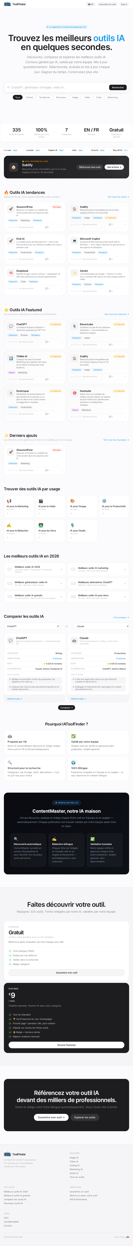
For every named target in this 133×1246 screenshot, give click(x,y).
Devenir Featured (66, 1045)
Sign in (124, 4)
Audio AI (74, 1173)
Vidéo (87, 97)
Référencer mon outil (89, 167)
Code (99, 97)
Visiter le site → (14, 699)
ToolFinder (19, 4)
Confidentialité (11, 1221)
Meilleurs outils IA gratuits (17, 1195)
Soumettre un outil (107, 4)
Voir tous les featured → (116, 314)
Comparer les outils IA (15, 1199)
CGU (6, 1218)
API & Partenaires (78, 1199)
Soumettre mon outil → (51, 1117)
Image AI (74, 1157)
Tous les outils (77, 1177)
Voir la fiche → (114, 167)
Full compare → (121, 617)
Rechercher (118, 87)
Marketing (113, 97)
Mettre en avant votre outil (83, 1195)
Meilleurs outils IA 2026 (16, 1191)
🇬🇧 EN (90, 4)
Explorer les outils (84, 1117)
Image (75, 97)
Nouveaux (61, 97)
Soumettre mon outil (66, 972)
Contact (8, 1225)
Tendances (44, 97)
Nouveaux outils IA (13, 1203)
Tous (17, 97)
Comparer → (66, 707)
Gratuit (29, 97)
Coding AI (74, 1165)
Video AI (74, 1161)
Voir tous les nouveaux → (116, 439)
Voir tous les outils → (118, 196)
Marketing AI (76, 1169)
